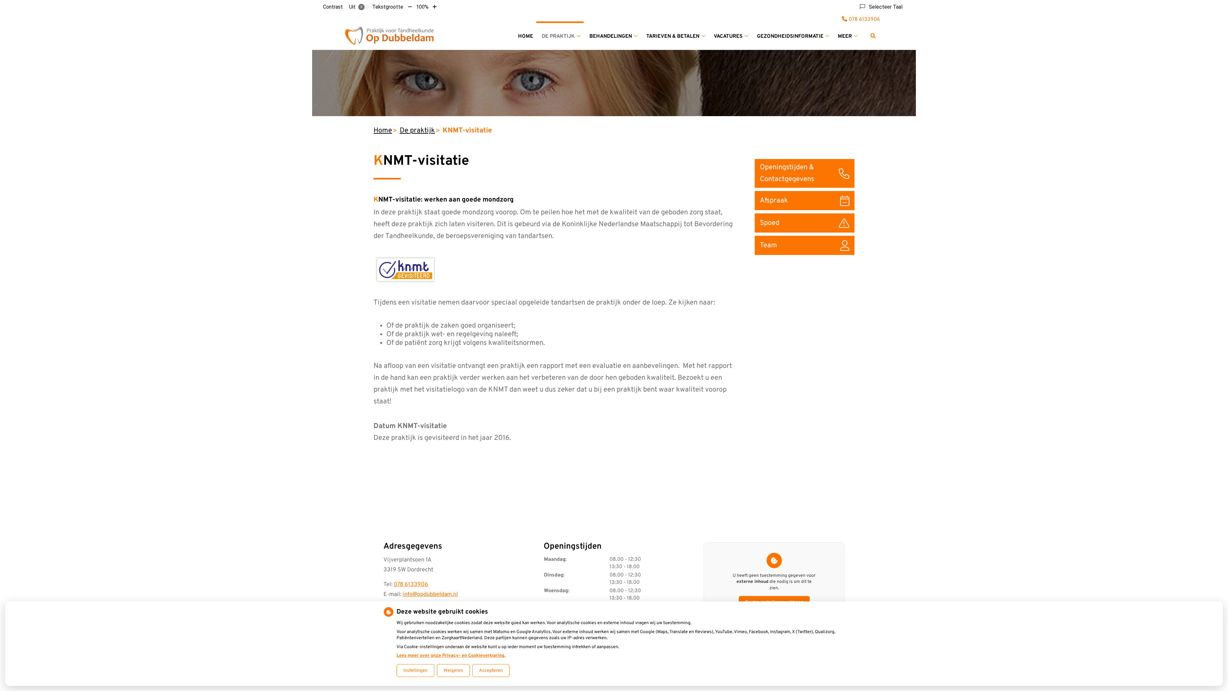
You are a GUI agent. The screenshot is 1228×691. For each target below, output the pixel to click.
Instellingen (415, 670)
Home (525, 36)
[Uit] (363, 7)
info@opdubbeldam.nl (430, 594)
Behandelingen (610, 36)
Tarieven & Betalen (672, 36)
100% (422, 7)
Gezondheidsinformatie (790, 36)
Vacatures (728, 36)
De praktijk (558, 36)
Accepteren (491, 670)
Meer (845, 36)
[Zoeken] (873, 36)
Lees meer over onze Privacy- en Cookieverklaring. (451, 655)
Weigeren (453, 670)
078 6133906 (411, 584)
